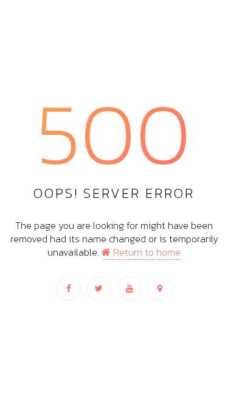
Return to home (146, 252)
